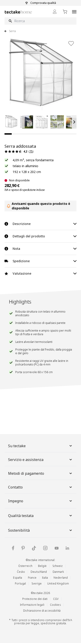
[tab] (8, 134)
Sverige (37, 583)
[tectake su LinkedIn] (67, 548)
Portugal (20, 583)
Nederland (61, 578)
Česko (21, 572)
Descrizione (22, 224)
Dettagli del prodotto (29, 236)
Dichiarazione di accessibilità (42, 611)
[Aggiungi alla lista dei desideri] (71, 43)
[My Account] (54, 11)
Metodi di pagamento (26, 473)
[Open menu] (74, 11)
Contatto (15, 487)
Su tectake (17, 445)
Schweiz (57, 566)
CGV (55, 599)
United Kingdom (58, 583)
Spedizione (21, 261)
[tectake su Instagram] (45, 548)
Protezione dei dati (34, 599)
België (42, 566)
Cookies (55, 605)
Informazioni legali (32, 605)
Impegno (15, 500)
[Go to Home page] (18, 12)
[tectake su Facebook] (13, 548)
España (17, 578)
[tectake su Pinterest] (23, 548)
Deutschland (39, 572)
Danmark (58, 572)
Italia (45, 578)
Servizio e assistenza (25, 459)
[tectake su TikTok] (34, 548)
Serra (12, 31)
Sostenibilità (19, 530)
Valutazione (22, 273)
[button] (11, 122)
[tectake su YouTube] (56, 548)
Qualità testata (21, 515)
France (32, 578)
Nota (16, 248)
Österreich (25, 566)
